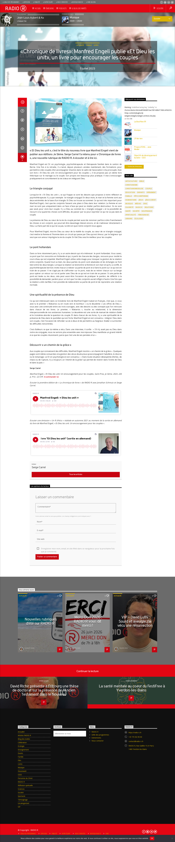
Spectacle (21, 796)
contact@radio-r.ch (136, 741)
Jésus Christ (150, 200)
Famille (89, 45)
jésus (141, 200)
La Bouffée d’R (140, 122)
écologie (139, 219)
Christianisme (131, 185)
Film (19, 760)
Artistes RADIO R (24, 735)
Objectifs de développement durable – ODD (145, 157)
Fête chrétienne (141, 196)
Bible (142, 181)
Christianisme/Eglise (134, 189)
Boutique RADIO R (77, 2)
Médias (138, 204)
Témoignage (143, 215)
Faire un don (92, 2)
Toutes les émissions (135, 167)
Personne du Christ (25, 778)
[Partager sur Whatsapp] (22, 148)
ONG (145, 204)
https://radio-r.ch (135, 732)
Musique (137, 130)
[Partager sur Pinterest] (22, 129)
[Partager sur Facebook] (22, 111)
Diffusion (27, 2)
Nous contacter (62, 2)
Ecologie (21, 746)
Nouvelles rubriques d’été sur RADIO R (41, 621)
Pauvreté (129, 207)
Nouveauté (22, 771)
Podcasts (63, 8)
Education (130, 192)
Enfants (140, 192)
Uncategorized (23, 803)
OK (152, 838)
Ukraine (128, 219)
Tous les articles (75, 474)
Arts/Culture (131, 181)
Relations (149, 207)
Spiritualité (130, 215)
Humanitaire (130, 200)
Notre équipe (48, 2)
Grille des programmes (11, 2)
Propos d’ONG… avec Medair (142, 148)
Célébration (22, 742)
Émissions (50, 8)
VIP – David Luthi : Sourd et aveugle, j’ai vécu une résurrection (134, 621)
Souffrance (147, 211)
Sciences (21, 789)
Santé (127, 211)
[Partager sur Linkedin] (22, 139)
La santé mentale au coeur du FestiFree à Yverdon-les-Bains (132, 688)
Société (136, 211)
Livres (96, 45)
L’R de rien (138, 139)
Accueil (38, 8)
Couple (149, 189)
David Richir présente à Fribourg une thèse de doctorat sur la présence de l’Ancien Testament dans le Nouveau (44, 690)
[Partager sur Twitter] (22, 120)
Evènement (151, 192)
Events (20, 753)
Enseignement (23, 750)
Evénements (96, 738)
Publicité (37, 2)
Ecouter (159, 8)
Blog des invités (24, 739)
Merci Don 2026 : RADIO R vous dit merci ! (88, 621)
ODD (20, 775)
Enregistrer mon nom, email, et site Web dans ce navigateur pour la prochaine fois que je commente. (78, 548)
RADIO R (139, 207)
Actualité (80, 45)
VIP (19, 807)
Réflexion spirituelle (25, 785)
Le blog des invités (79, 8)
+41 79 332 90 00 (135, 737)
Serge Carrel (39, 467)
